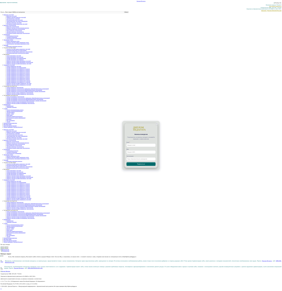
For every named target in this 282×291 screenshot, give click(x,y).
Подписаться (141, 164)
